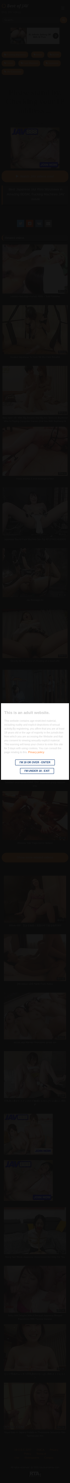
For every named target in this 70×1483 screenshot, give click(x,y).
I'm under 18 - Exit (37, 770)
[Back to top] (59, 1473)
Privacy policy (36, 752)
